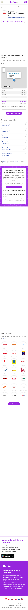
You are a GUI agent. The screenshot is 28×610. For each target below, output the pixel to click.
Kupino (2, 6)
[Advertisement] (14, 39)
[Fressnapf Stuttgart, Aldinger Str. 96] (14, 124)
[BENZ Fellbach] (23, 379)
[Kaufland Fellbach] (4, 362)
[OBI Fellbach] (14, 345)
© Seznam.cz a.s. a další (22, 88)
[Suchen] (25, 2)
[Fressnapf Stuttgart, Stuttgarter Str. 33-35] (14, 148)
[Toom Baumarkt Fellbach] (23, 387)
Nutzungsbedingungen (7, 607)
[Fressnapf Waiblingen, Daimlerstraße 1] (14, 136)
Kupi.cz (12, 599)
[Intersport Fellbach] (23, 395)
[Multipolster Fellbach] (4, 395)
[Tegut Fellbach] (4, 387)
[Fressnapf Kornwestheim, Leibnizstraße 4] (14, 142)
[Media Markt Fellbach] (14, 353)
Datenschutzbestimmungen (20, 607)
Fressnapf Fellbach (14, 73)
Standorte (7, 6)
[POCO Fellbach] (14, 370)
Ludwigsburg (15, 161)
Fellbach (12, 6)
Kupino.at (6, 599)
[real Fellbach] (4, 370)
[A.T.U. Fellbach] (14, 379)
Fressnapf (4, 161)
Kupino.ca (9, 599)
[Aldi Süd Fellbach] (23, 353)
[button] (13, 21)
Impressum (18, 605)
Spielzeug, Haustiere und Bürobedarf (16, 17)
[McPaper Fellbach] (4, 379)
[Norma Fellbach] (4, 345)
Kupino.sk (19, 599)
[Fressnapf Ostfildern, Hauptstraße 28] (14, 154)
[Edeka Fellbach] (14, 362)
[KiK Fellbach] (23, 370)
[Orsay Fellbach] (14, 395)
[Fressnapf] (4, 14)
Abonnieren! (14, 187)
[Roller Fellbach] (23, 345)
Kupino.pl (15, 599)
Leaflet (16, 88)
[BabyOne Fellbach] (14, 387)
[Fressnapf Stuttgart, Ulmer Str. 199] (14, 130)
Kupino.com (22, 599)
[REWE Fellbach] (23, 362)
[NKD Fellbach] (4, 353)
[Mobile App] (7, 556)
